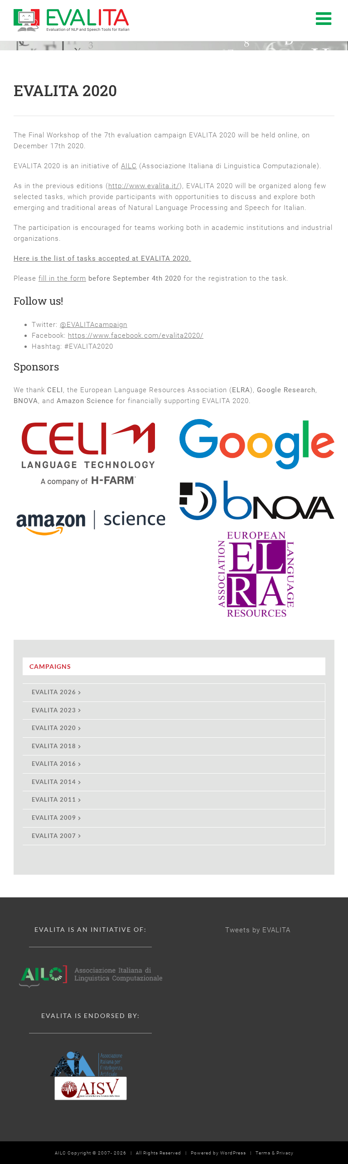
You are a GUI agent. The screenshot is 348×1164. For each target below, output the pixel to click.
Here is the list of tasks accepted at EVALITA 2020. (102, 258)
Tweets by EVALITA (257, 930)
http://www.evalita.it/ (143, 186)
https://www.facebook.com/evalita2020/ (135, 335)
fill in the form (62, 278)
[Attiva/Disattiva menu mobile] (325, 18)
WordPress (233, 1152)
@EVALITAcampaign (93, 325)
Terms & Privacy (275, 1152)
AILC (129, 166)
